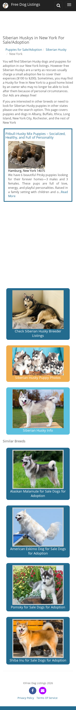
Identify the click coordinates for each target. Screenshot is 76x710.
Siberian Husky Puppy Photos (38, 377)
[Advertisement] (38, 20)
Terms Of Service (47, 698)
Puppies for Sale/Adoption (24, 50)
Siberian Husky (56, 50)
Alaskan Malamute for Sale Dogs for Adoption (38, 493)
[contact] (42, 690)
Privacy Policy (26, 698)
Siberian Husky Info (38, 430)
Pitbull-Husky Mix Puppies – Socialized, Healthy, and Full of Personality (35, 135)
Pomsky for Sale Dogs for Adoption (38, 607)
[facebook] (32, 690)
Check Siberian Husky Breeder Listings (38, 333)
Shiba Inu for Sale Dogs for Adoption (38, 660)
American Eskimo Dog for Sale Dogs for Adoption (38, 551)
